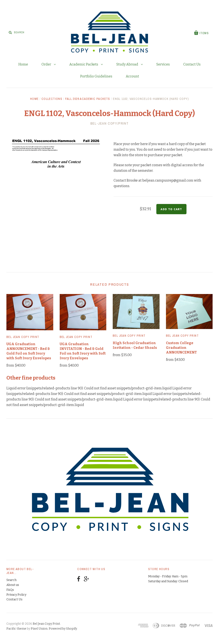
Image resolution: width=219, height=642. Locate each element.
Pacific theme (16, 628)
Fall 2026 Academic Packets (87, 99)
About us (12, 585)
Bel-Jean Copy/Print (109, 123)
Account (132, 76)
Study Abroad (127, 64)
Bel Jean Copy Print (22, 337)
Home (23, 64)
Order (46, 64)
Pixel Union (39, 628)
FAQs (10, 590)
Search (11, 580)
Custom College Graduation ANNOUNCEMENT (181, 347)
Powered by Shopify (63, 628)
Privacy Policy (16, 595)
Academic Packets (84, 64)
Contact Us (192, 64)
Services (163, 64)
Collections (51, 99)
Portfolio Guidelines (96, 76)
